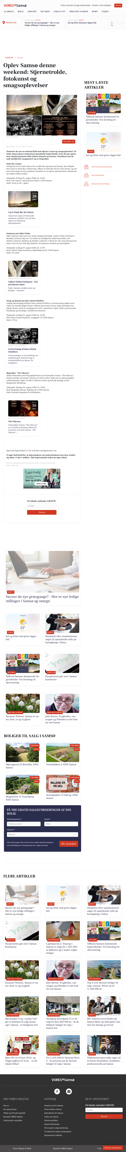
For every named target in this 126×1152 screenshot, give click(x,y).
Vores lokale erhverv (53, 1109)
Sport (95, 11)
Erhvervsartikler (51, 1120)
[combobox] (8, 834)
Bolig (21, 11)
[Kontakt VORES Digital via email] (69, 1091)
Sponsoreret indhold (53, 1135)
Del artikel (67, 141)
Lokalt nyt (59, 11)
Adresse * (11, 829)
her (26, 450)
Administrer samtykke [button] (12, 1120)
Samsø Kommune (51, 1124)
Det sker (45, 11)
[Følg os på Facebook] (57, 1091)
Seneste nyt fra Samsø (53, 1105)
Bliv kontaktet (68, 843)
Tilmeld (118, 5)
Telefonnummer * (14, 819)
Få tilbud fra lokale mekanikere (57, 1131)
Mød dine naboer (78, 11)
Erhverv (32, 11)
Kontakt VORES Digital (13, 1117)
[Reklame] (41, 478)
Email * (47, 819)
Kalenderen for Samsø (53, 1113)
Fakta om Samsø (51, 1117)
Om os (6, 1105)
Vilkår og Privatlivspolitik (14, 1113)
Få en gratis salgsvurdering (56, 1128)
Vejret (105, 11)
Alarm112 (9, 11)
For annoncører (10, 1109)
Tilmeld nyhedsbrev (112, 1148)
